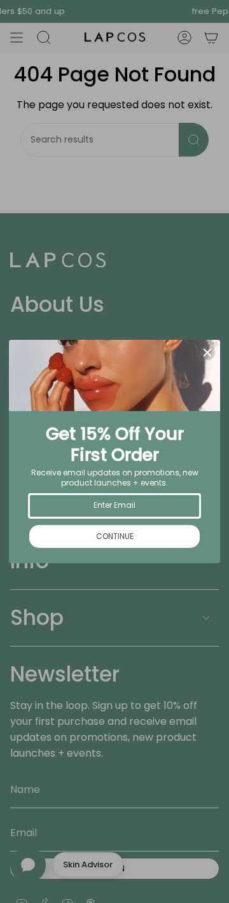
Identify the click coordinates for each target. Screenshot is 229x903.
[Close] (207, 352)
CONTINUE (115, 536)
